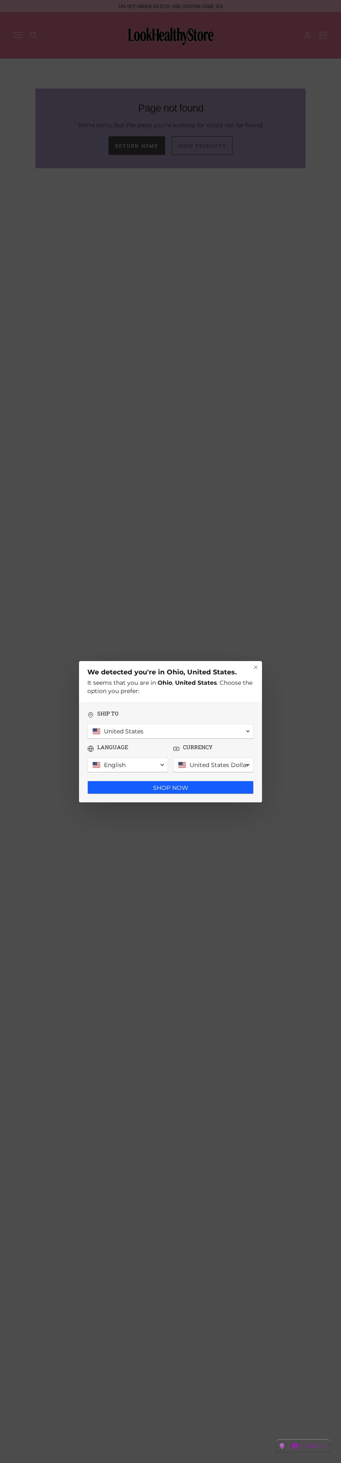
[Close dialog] (255, 667)
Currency (198, 747)
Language (112, 747)
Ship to (108, 713)
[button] (303, 1446)
